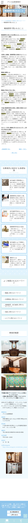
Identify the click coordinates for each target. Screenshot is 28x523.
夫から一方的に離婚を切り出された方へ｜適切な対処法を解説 (14, 128)
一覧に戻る (14, 153)
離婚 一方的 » (23, 149)
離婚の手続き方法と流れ (8, 90)
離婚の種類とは (5, 72)
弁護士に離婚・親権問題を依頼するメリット (14, 54)
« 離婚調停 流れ (5, 149)
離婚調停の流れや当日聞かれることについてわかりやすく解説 (14, 36)
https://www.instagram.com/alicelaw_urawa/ (15, 447)
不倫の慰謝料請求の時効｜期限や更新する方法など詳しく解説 (14, 109)
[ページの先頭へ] (25, 516)
